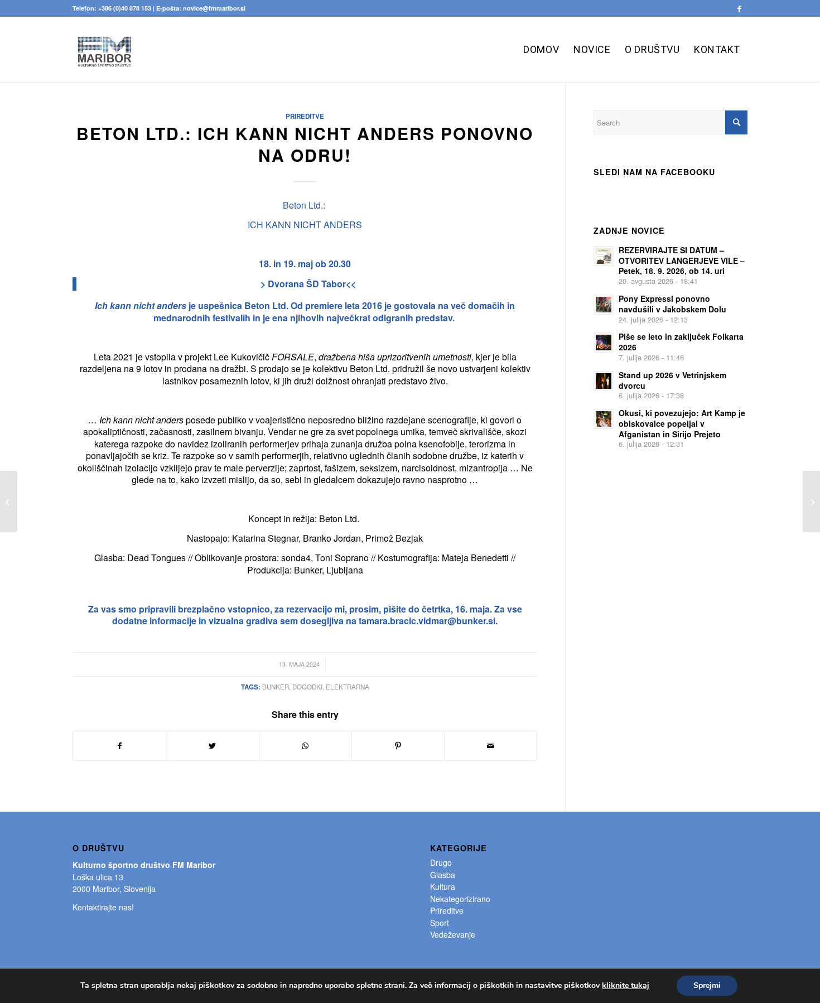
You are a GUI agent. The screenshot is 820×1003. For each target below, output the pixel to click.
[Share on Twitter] (212, 745)
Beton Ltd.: (304, 205)
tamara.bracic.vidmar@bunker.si (427, 620)
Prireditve (305, 116)
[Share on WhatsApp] (305, 745)
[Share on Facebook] (119, 745)
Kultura (442, 886)
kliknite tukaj (625, 986)
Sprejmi (707, 985)
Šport (439, 922)
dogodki (307, 686)
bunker (275, 686)
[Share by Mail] (491, 745)
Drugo (441, 862)
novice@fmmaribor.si (214, 8)
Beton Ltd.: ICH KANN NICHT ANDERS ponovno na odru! (304, 144)
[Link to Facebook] (739, 8)
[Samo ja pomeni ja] (8, 501)
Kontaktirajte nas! (103, 907)
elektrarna (347, 686)
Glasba (442, 874)
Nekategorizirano (460, 898)
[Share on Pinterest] (398, 745)
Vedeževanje (452, 934)
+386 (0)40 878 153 (124, 8)
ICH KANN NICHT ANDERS (305, 224)
